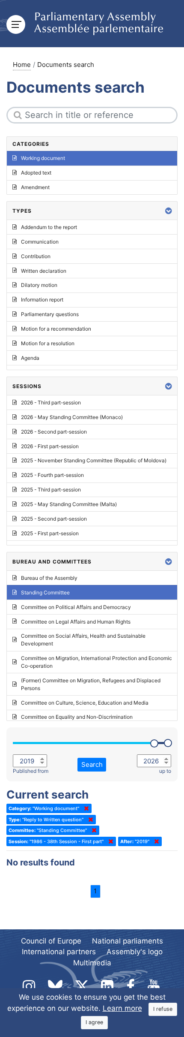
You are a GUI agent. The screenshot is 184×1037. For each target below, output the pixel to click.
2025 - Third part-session (51, 489)
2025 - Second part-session (54, 518)
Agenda (30, 358)
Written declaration (43, 271)
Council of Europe (51, 941)
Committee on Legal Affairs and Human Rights (76, 621)
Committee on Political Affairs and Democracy (76, 607)
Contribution (35, 256)
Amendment (35, 187)
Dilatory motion (39, 285)
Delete (84, 808)
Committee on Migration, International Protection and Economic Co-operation (96, 662)
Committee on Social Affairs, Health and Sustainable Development (83, 640)
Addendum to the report (49, 227)
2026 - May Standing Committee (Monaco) (72, 417)
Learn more (122, 1008)
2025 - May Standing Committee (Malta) (69, 504)
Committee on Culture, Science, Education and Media (84, 702)
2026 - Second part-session (54, 431)
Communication (40, 241)
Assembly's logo (135, 951)
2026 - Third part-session (51, 402)
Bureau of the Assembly (49, 578)
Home (22, 64)
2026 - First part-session (50, 446)
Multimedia (92, 963)
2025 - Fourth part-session (52, 475)
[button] (168, 211)
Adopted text (36, 172)
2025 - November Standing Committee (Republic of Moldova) (93, 460)
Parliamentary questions (50, 314)
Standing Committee (45, 592)
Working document (43, 158)
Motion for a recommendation (56, 329)
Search (92, 764)
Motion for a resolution (47, 343)
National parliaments (127, 941)
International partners (59, 951)
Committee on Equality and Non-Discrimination (77, 717)
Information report (42, 299)
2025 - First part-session (50, 533)
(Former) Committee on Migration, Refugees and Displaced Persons (90, 684)
